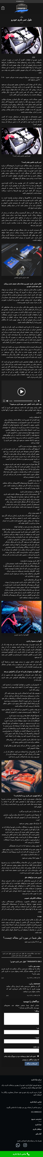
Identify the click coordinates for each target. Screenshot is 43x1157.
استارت (30, 854)
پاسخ (3, 977)
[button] (22, 392)
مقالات (21, 17)
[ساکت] (7, 401)
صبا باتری (27, 176)
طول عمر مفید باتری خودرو (19, 955)
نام (37, 1028)
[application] (22, 391)
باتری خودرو (29, 284)
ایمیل (37, 1037)
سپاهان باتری (37, 176)
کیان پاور (39, 1134)
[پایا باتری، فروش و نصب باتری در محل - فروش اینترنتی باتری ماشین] (21, 8)
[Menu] (40, 8)
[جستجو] (26, 1)
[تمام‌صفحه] (4, 401)
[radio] (27, 946)
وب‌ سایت (36, 1047)
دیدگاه (37, 1011)
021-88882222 (36, 1112)
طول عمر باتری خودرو (18, 953)
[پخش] (39, 401)
